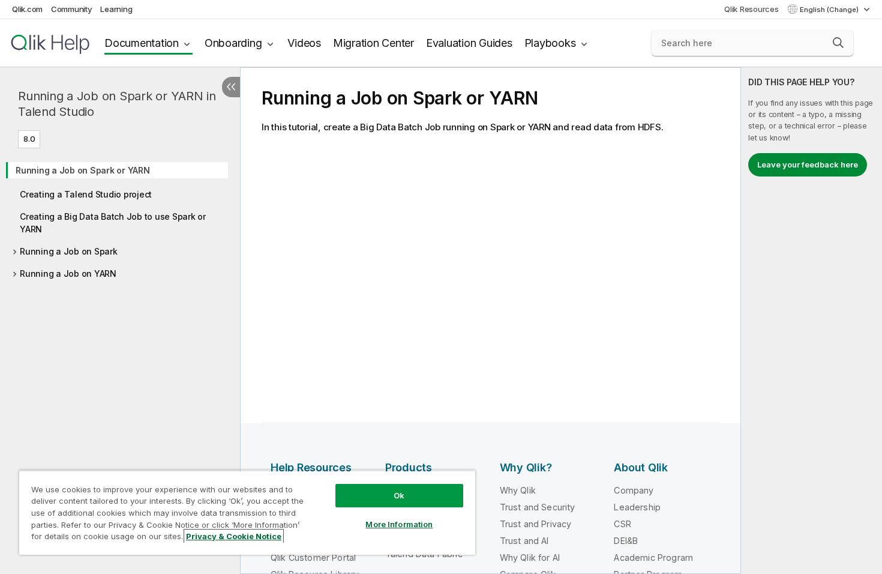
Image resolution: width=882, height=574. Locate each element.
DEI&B (626, 541)
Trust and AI (524, 541)
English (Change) (830, 9)
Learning (116, 9)
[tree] (120, 218)
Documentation (141, 43)
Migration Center (373, 43)
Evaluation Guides (469, 43)
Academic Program (653, 557)
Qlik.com (27, 9)
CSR (622, 524)
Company (633, 490)
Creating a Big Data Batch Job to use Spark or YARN (113, 222)
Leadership (637, 507)
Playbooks (550, 43)
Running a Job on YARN (68, 273)
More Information (399, 524)
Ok (399, 495)
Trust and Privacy (536, 524)
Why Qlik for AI (530, 557)
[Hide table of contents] (231, 87)
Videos (304, 43)
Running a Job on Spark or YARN (83, 170)
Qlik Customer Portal (313, 557)
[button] (838, 43)
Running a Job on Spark (69, 251)
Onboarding (233, 43)
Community (71, 9)
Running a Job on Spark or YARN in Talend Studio (117, 104)
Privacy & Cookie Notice (233, 536)
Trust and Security (537, 507)
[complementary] (811, 320)
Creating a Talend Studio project (86, 194)
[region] (247, 512)
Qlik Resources (751, 9)
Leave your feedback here (807, 164)
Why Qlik (518, 490)
